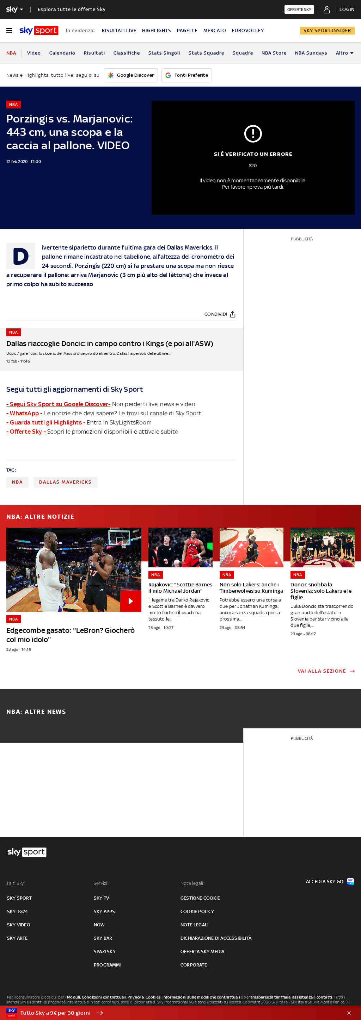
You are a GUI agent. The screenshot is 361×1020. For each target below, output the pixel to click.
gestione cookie (200, 898)
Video (34, 53)
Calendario (62, 53)
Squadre (243, 53)
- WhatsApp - (24, 413)
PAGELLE (187, 30)
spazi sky (105, 951)
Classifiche (127, 53)
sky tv (101, 898)
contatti (324, 997)
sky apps (104, 911)
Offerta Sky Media (202, 951)
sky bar (103, 938)
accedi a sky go (324, 881)
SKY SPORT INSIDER (327, 30)
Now (99, 924)
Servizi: (101, 883)
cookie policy (197, 911)
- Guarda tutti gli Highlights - (45, 422)
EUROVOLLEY (248, 30)
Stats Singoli (164, 53)
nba (17, 482)
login (347, 9)
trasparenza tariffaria (270, 997)
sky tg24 (17, 911)
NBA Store (274, 53)
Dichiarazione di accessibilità (215, 938)
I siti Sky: (16, 883)
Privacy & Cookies (144, 997)
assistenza (302, 997)
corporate (193, 965)
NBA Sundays (311, 53)
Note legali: (192, 883)
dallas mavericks (65, 482)
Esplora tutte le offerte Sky (72, 9)
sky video (18, 924)
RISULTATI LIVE (119, 30)
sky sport (19, 898)
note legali (194, 924)
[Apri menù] (9, 30)
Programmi (107, 965)
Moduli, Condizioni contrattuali (96, 997)
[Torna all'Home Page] (39, 30)
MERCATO (214, 30)
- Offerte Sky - (26, 431)
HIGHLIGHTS (156, 30)
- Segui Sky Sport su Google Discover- (58, 404)
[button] (169, 1013)
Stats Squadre (206, 53)
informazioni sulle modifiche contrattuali (201, 997)
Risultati (94, 53)
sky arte (17, 938)
